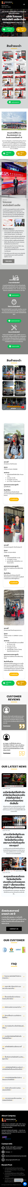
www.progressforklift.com (12, 1160)
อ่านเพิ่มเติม (14, 499)
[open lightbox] (14, 403)
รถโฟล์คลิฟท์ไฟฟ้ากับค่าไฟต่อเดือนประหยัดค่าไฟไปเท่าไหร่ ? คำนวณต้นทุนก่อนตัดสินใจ (15, 1169)
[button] (24, 4)
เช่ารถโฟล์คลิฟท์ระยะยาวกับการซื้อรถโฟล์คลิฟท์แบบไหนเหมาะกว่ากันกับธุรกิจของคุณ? (15, 1175)
